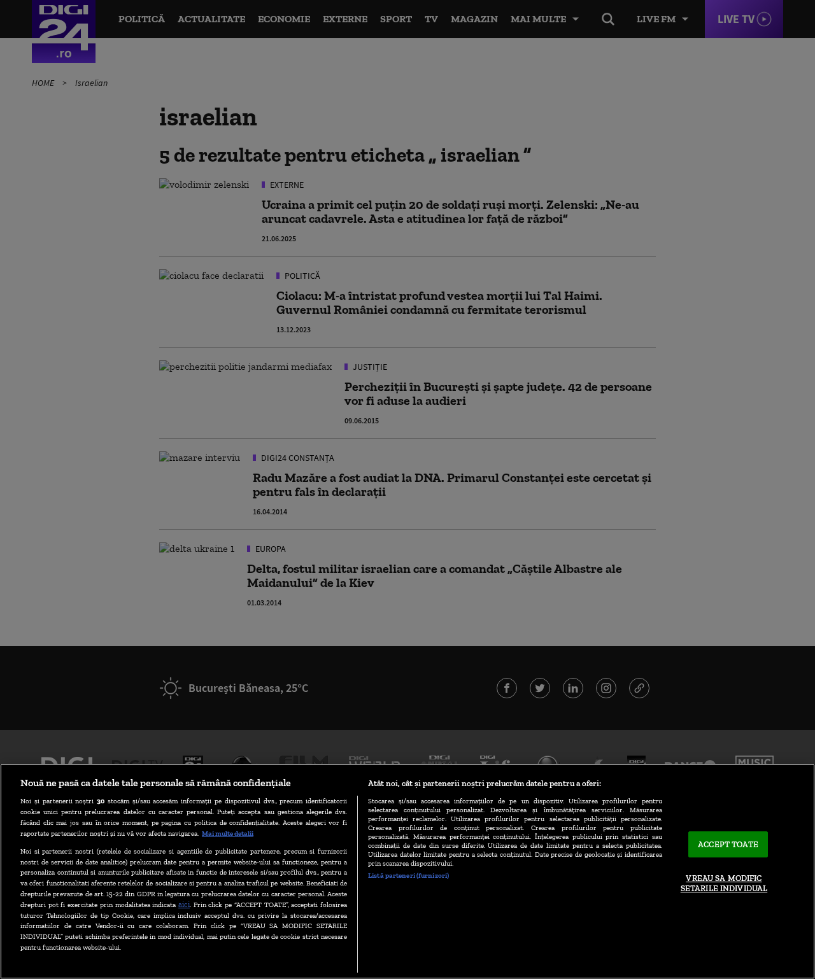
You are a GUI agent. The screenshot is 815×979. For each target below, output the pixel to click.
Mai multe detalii (227, 833)
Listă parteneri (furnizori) (408, 875)
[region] (407, 871)
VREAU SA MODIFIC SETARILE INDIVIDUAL (724, 884)
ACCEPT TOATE (728, 844)
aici (184, 904)
